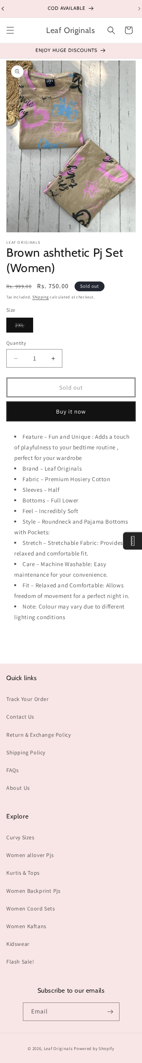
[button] (10, 30)
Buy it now (71, 411)
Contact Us (20, 716)
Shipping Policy (25, 752)
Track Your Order (27, 699)
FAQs (12, 770)
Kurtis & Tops (23, 872)
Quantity (16, 343)
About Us (18, 787)
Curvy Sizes (20, 837)
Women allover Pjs (30, 855)
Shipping (40, 297)
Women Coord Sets (30, 908)
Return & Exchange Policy (38, 734)
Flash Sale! (20, 961)
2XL (24, 327)
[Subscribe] (110, 1011)
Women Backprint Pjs (33, 890)
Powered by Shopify (94, 1048)
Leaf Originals (58, 1048)
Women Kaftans (26, 926)
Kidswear (18, 943)
